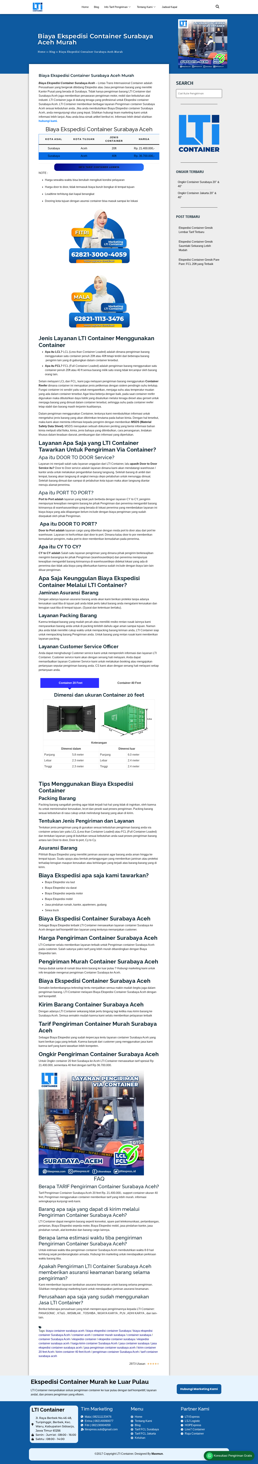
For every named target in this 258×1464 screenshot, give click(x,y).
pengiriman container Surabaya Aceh (116, 1351)
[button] (215, 7)
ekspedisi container (84, 1339)
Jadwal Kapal (169, 6)
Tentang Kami (145, 6)
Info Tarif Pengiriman (116, 6)
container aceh (81, 1334)
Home (85, 6)
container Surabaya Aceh (54, 1339)
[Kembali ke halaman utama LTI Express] (54, 7)
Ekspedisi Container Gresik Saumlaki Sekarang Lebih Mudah (196, 246)
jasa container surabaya (134, 1343)
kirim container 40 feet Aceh (73, 1351)
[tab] (69, 683)
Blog (96, 6)
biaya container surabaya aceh (65, 1330)
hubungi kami (48, 120)
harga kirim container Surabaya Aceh (94, 1343)
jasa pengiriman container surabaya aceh (109, 1347)
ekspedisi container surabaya (116, 1339)
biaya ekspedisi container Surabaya (108, 1330)
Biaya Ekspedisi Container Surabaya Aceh (99, 129)
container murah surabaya (109, 1334)
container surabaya (139, 1334)
